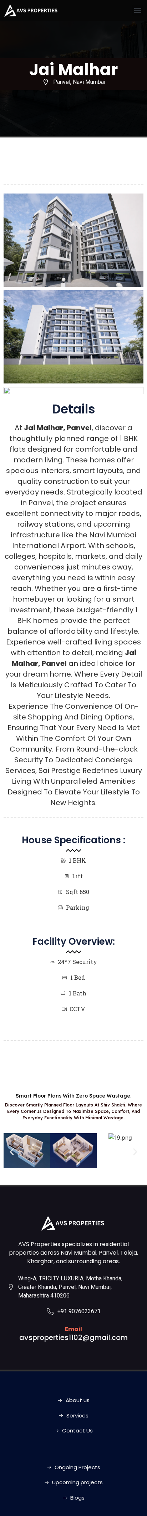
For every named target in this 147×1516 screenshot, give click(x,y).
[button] (137, 10)
